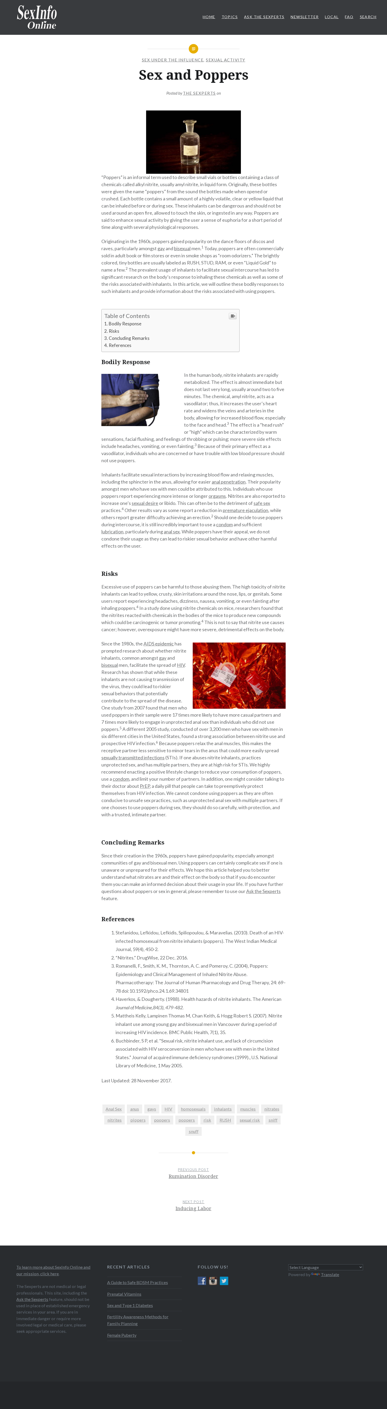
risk (207, 1119)
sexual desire (145, 503)
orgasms (217, 496)
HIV (181, 665)
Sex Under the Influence (173, 59)
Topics (230, 17)
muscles (248, 1108)
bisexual (182, 248)
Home (209, 17)
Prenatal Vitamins (124, 1293)
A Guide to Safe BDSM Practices (137, 1282)
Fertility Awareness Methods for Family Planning (137, 1320)
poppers (186, 1119)
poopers (162, 1119)
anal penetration (229, 482)
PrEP (145, 786)
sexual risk (250, 1119)
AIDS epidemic (158, 643)
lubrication (112, 531)
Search (368, 17)
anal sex (172, 531)
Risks (114, 331)
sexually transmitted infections (133, 757)
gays (151, 1108)
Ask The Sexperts (264, 17)
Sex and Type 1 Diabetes (130, 1305)
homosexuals (193, 1108)
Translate (330, 1274)
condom (224, 524)
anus (134, 1108)
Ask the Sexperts (32, 1299)
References (120, 345)
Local (332, 17)
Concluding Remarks (129, 338)
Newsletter (305, 17)
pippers (138, 1119)
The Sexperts (199, 93)
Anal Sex (114, 1108)
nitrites (114, 1119)
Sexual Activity (225, 59)
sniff (273, 1119)
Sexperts (271, 891)
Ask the (254, 891)
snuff (194, 1131)
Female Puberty (121, 1335)
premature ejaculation (245, 510)
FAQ (349, 17)
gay (161, 248)
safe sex (262, 503)
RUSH (225, 1119)
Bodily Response (125, 323)
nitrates (271, 1108)
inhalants (223, 1108)
